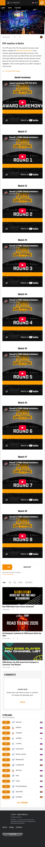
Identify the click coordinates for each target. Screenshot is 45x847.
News (10, 8)
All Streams (22, 803)
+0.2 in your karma (7, 574)
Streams (18, 8)
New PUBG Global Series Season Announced (18, 607)
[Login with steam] (42, 2)
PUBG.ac (13, 819)
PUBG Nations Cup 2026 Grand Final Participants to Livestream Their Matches (20, 663)
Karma (4, 827)
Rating (11, 827)
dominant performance (24, 50)
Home (3, 8)
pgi (10, 582)
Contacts (19, 827)
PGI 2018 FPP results (12, 71)
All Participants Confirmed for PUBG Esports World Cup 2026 (21, 634)
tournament (28, 582)
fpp (15, 582)
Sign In (22, 702)
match (20, 582)
